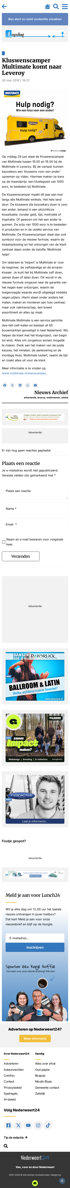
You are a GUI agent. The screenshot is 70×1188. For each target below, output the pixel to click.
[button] (5, 385)
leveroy (41, 397)
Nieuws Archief (51, 392)
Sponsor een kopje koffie (30, 966)
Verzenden (20, 556)
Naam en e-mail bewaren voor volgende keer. (34, 541)
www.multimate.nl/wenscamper (24, 373)
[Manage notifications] (62, 1181)
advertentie (30, 397)
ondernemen (53, 397)
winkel (64, 397)
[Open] (65, 6)
